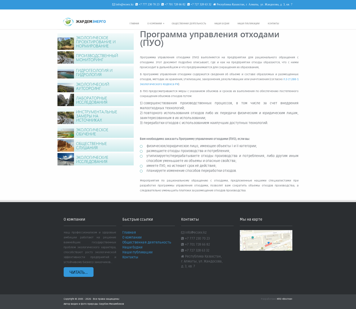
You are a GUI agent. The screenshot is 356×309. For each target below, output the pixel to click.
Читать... (78, 272)
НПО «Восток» (284, 299)
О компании (155, 23)
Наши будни (221, 23)
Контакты (273, 23)
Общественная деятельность (189, 23)
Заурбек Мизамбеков (111, 303)
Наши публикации (249, 23)
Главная (134, 23)
